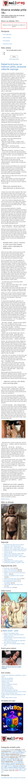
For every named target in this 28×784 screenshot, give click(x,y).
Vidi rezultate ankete (14, 59)
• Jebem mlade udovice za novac (9, 697)
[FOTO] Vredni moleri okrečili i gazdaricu (13, 561)
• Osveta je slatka (5, 682)
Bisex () (13, 767)
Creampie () (5, 749)
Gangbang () (17, 751)
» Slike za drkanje (6, 37)
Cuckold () (12, 762)
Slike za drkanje (14, 777)
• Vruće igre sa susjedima (7, 678)
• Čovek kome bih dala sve (7, 688)
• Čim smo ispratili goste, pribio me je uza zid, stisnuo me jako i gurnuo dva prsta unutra (13, 692)
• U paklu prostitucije (6, 685)
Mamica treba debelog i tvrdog (11, 633)
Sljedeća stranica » (5, 499)
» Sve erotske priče (6, 34)
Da (4, 52)
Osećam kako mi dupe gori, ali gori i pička (14, 553)
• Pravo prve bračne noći (7, 679)
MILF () (13, 758)
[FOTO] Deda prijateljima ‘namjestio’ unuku (14, 562)
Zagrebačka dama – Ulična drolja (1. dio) (13, 547)
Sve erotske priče (5, 777)
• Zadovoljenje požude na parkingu (9, 690)
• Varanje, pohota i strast (7, 687)
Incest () (12, 759)
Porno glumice (22, 777)
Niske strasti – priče (10, 630)
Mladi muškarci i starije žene (7, 769)
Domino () (16, 766)
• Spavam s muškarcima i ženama (9, 684)
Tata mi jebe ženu (8, 559)
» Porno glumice (6, 40)
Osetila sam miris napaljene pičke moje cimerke (15, 549)
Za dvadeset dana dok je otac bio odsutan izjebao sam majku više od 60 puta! (14, 545)
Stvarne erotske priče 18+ (13, 11)
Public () (16, 752)
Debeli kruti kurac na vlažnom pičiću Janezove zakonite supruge (13, 66)
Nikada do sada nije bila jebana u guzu (13, 555)
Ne (4, 54)
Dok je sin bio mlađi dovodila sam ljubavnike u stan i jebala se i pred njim (15, 641)
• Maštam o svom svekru (7, 681)
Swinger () (8, 764)
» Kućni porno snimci (7, 44)
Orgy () (4, 766)
